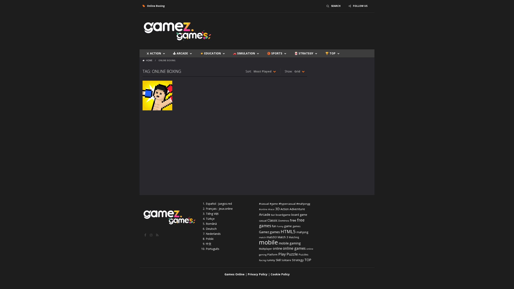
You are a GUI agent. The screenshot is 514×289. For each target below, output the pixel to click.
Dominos (283, 220)
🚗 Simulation (244, 53)
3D (277, 209)
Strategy (298, 260)
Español (211, 204)
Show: (288, 71)
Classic (272, 220)
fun (274, 226)
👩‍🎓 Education (210, 53)
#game (274, 204)
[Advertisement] (298, 24)
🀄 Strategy (303, 53)
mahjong (302, 232)
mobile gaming (290, 243)
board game (299, 215)
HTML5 (288, 231)
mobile (268, 242)
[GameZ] (178, 31)
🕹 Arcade (180, 53)
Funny (280, 226)
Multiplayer (265, 248)
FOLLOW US (360, 6)
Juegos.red (225, 204)
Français (211, 209)
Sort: (249, 71)
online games (294, 248)
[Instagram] (152, 235)
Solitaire (286, 260)
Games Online (234, 274)
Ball (273, 215)
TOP (307, 259)
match (262, 237)
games (296, 226)
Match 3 (282, 237)
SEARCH (336, 6)
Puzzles (303, 254)
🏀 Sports (274, 53)
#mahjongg (303, 204)
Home (149, 60)
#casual (264, 204)
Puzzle (292, 253)
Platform (272, 254)
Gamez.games (269, 232)
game (288, 226)
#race (271, 209)
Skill (278, 260)
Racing (262, 260)
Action (284, 209)
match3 (272, 237)
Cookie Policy (280, 274)
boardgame (283, 215)
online (277, 248)
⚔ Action (154, 53)
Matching (294, 237)
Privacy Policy (257, 274)
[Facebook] (146, 235)
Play (282, 253)
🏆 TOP (330, 53)
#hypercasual (287, 204)
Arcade (264, 214)
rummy (271, 260)
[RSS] (158, 235)
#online (263, 209)
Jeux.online (226, 209)
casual (263, 220)
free (293, 220)
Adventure (297, 209)
